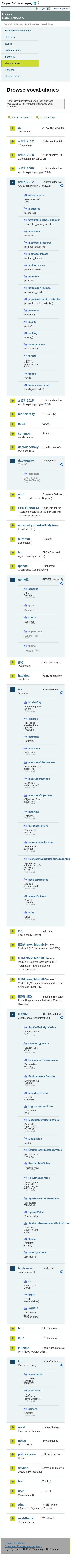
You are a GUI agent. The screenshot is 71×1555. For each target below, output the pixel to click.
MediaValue (34, 1138)
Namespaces (12, 76)
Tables (8, 43)
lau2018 (23, 1347)
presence (33, 310)
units (31, 912)
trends (32, 373)
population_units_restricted (34, 299)
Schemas (10, 56)
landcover (25, 1268)
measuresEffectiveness (34, 762)
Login (42, 8)
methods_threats (34, 253)
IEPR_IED (25, 996)
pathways (33, 811)
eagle (31, 1294)
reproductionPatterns (34, 842)
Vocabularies (12, 63)
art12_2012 (26, 141)
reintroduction (34, 344)
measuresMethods (34, 778)
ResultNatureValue (34, 1177)
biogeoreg (34, 208)
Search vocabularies (21, 117)
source (32, 617)
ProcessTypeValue (34, 1163)
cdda (21, 423)
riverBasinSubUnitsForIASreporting (34, 858)
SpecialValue (34, 1212)
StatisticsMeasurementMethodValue (34, 1223)
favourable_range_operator (34, 220)
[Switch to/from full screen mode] (49, 8)
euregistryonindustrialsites (29, 525)
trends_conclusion (34, 385)
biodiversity (26, 414)
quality (32, 321)
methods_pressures (34, 242)
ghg (21, 662)
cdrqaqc (33, 718)
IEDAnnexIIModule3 (29, 958)
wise (21, 1504)
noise (22, 1440)
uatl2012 (33, 1308)
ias (20, 689)
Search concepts (48, 117)
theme (32, 1239)
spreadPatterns (34, 896)
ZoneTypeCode (34, 1252)
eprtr (21, 494)
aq (20, 127)
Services (10, 70)
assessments (34, 195)
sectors (32, 1408)
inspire (23, 1014)
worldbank (25, 1518)
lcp (20, 1361)
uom (21, 1491)
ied (20, 931)
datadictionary (28, 447)
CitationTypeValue (34, 1043)
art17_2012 (26, 182)
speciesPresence (34, 879)
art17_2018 (26, 400)
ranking (32, 333)
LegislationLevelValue (34, 1106)
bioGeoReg (34, 702)
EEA (20, 3)
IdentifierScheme (34, 1093)
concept (33, 588)
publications (27, 1454)
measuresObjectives (34, 795)
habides (24, 675)
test (20, 1481)
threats (32, 355)
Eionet (19, 24)
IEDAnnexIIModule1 (29, 944)
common (24, 433)
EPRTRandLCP (29, 508)
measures (34, 231)
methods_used (34, 265)
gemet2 (23, 579)
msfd (21, 1427)
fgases (23, 566)
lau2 (21, 1338)
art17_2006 (26, 168)
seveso (23, 1468)
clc (30, 1281)
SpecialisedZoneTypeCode (34, 1198)
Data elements (13, 50)
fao (20, 552)
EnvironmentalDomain (34, 1076)
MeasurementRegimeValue (34, 1120)
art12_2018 (26, 154)
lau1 (21, 1328)
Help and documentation (18, 30)
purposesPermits (34, 825)
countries (33, 736)
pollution (33, 276)
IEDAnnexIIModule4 (29, 979)
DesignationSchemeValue (34, 1060)
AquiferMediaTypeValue (34, 1027)
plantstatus (34, 1390)
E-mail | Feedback (15, 1543)
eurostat (24, 538)
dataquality (26, 460)
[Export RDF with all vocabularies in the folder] (61, 186)
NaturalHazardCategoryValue (34, 1150)
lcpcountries (34, 1374)
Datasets (10, 37)
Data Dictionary (32, 24)
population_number (34, 287)
